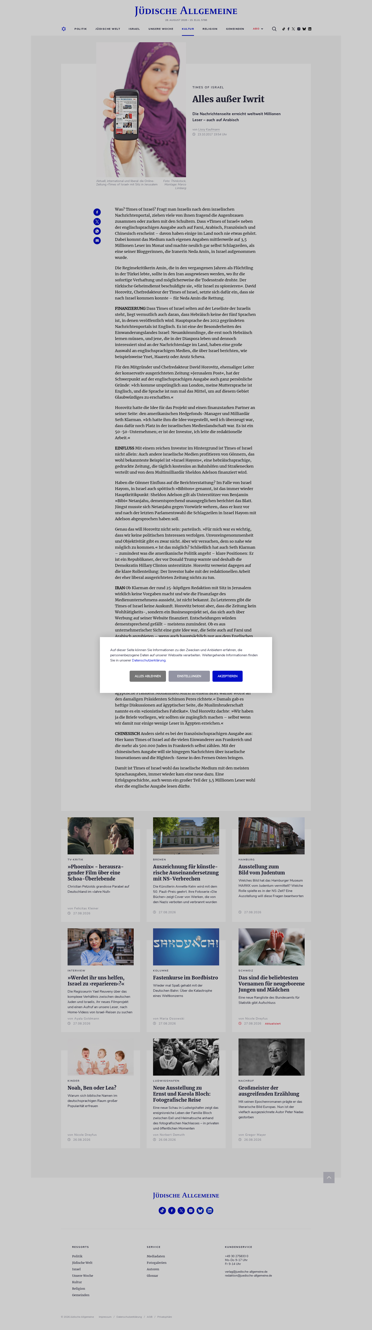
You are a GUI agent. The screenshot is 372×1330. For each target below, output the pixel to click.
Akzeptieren (227, 676)
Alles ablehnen (148, 676)
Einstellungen (189, 676)
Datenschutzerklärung (149, 660)
